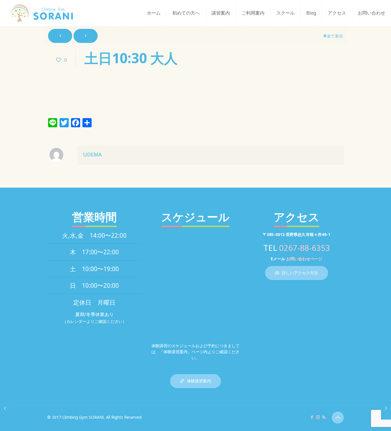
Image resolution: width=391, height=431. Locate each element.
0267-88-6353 (304, 247)
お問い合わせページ (304, 258)
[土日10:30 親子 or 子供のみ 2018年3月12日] (5, 408)
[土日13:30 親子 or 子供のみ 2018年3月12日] (386, 408)
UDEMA (92, 154)
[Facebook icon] (312, 417)
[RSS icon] (324, 417)
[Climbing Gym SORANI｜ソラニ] (41, 13)
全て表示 (335, 36)
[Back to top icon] (338, 418)
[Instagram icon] (318, 417)
